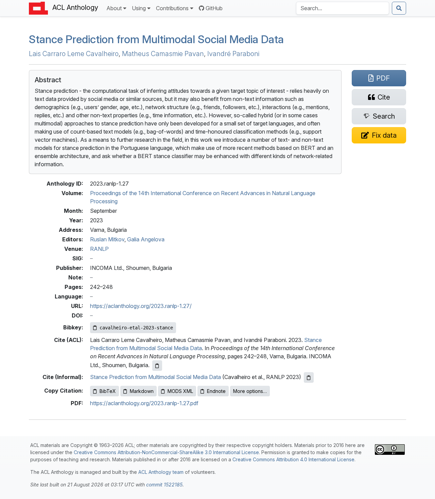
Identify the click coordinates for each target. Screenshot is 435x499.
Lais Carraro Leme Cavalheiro (74, 54)
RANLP (99, 248)
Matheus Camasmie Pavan (163, 54)
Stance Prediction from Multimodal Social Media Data (156, 39)
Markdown (142, 391)
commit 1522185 (164, 484)
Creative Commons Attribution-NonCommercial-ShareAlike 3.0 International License (166, 452)
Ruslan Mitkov (107, 239)
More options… (250, 391)
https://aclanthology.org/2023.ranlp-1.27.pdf (144, 403)
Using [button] (139, 8)
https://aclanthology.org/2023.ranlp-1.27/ (141, 306)
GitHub (214, 8)
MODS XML (180, 391)
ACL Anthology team (161, 472)
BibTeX (108, 391)
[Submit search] (399, 8)
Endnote (216, 391)
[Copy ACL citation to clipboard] (157, 365)
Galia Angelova (145, 239)
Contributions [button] (172, 8)
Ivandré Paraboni (233, 54)
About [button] (114, 8)
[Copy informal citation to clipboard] (309, 377)
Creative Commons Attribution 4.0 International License (293, 459)
